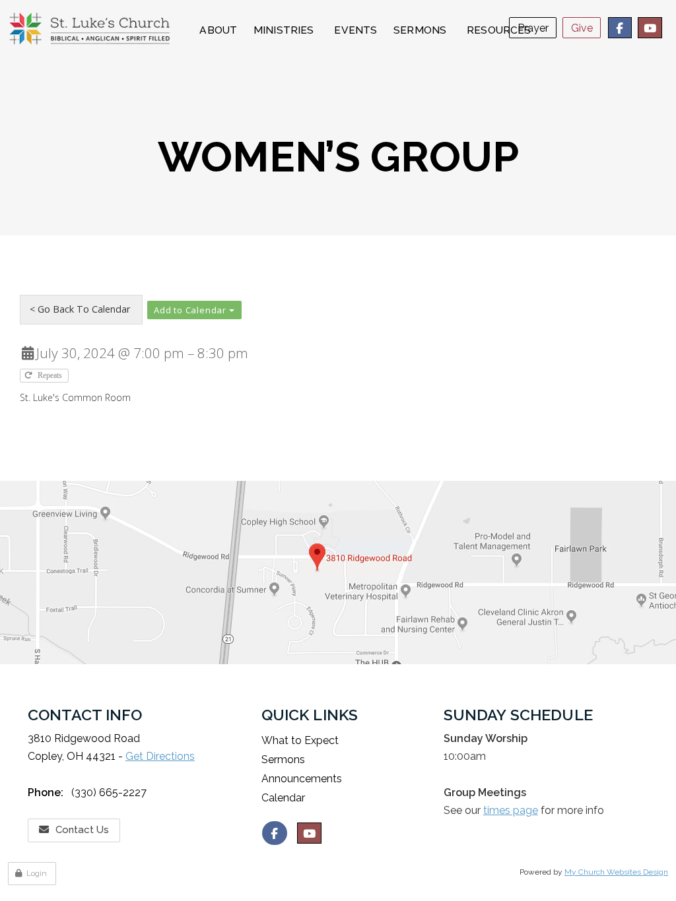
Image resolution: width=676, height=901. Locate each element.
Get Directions (160, 756)
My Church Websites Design (616, 872)
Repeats (51, 375)
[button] (194, 310)
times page (510, 810)
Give (582, 28)
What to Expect (300, 740)
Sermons (283, 759)
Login (36, 873)
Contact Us (82, 830)
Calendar (283, 798)
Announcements (301, 778)
